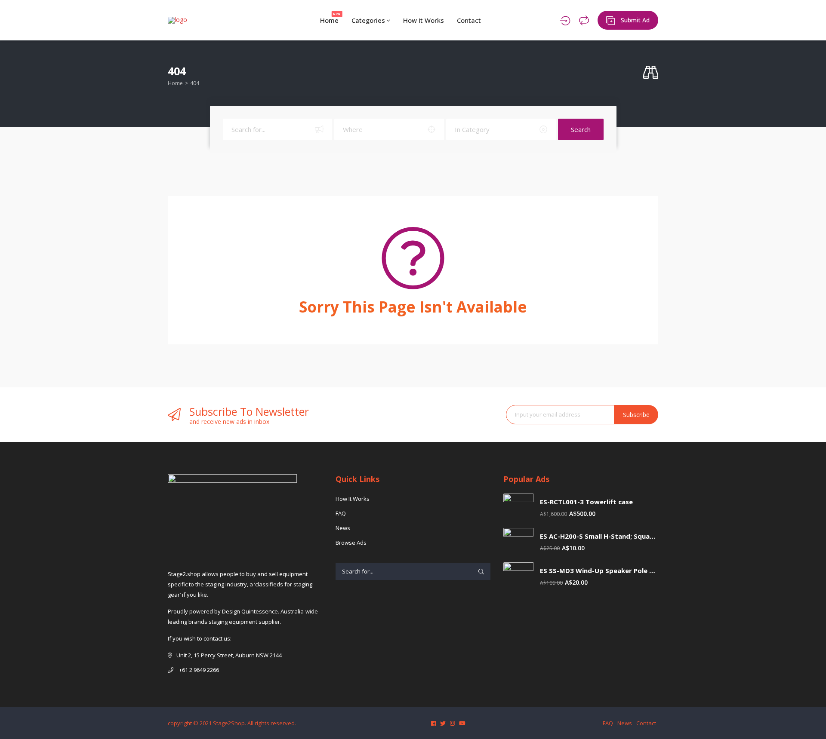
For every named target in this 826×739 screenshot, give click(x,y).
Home (330, 18)
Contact (469, 20)
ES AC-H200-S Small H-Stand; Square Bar (599, 536)
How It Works (423, 20)
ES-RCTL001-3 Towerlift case (586, 502)
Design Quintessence (250, 611)
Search (581, 129)
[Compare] (584, 20)
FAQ (341, 513)
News (343, 528)
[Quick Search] (650, 73)
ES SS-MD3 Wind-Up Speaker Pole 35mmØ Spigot (599, 571)
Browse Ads (351, 542)
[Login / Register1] (565, 20)
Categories (369, 20)
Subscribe (636, 415)
